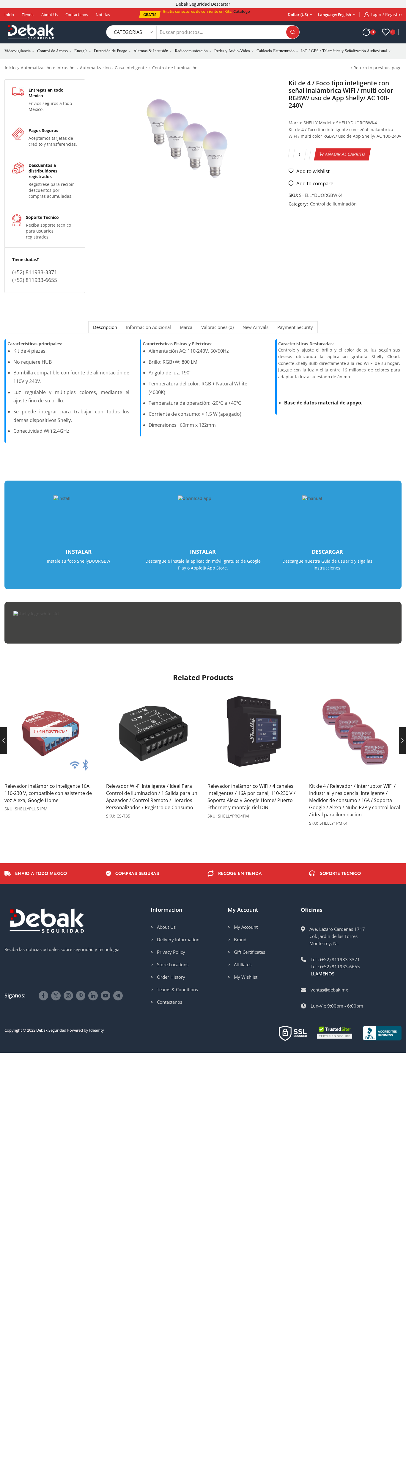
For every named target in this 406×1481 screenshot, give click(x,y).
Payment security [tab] (295, 327)
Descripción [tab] (105, 327)
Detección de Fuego (110, 51)
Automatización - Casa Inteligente (113, 67)
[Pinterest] (80, 995)
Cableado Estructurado (275, 51)
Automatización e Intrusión (48, 67)
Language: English (334, 14)
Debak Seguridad (51, 1030)
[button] (149, 14)
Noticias (103, 14)
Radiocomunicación (191, 51)
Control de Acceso (52, 51)
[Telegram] (118, 995)
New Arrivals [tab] (255, 327)
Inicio (9, 14)
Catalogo (241, 11)
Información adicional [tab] (148, 327)
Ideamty (96, 1030)
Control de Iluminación (175, 67)
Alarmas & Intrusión (150, 51)
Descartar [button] (220, 4)
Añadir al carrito (345, 154)
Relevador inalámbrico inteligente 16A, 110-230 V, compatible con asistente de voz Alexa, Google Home (48, 793)
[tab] (105, 327)
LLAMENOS (322, 974)
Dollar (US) (298, 14)
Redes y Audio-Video (232, 51)
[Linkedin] (93, 995)
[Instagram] (68, 995)
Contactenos (76, 14)
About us (49, 14)
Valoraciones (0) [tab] (217, 327)
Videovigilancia (17, 51)
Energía (80, 51)
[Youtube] (105, 995)
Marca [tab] (186, 327)
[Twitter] (56, 995)
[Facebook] (43, 995)
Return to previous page (377, 67)
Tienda (28, 14)
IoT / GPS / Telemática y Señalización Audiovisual (344, 51)
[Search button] (292, 32)
